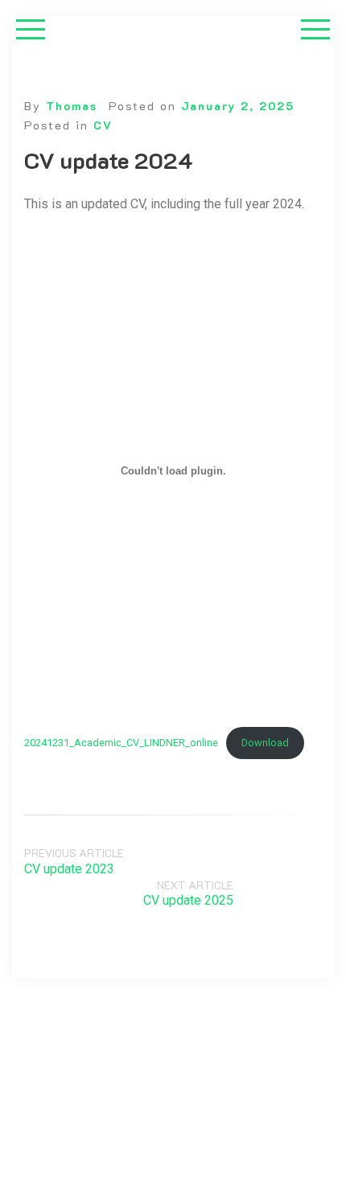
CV (103, 125)
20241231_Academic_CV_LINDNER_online (121, 743)
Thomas (71, 105)
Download (265, 743)
